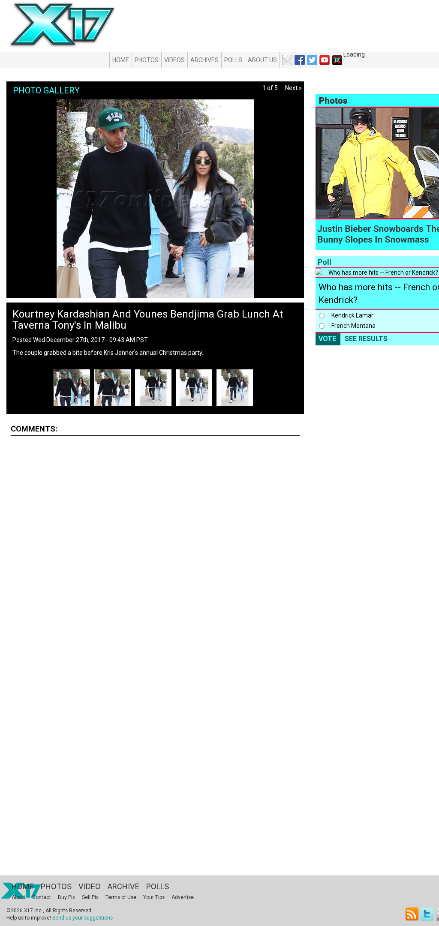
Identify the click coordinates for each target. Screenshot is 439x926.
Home (120, 60)
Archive (123, 886)
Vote (327, 339)
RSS (412, 914)
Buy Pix (66, 897)
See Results (366, 339)
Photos (147, 60)
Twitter (428, 914)
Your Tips (154, 897)
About (18, 897)
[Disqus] (155, 549)
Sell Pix (90, 897)
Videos (174, 60)
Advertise (182, 897)
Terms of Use (120, 897)
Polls (233, 60)
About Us (262, 60)
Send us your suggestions (82, 918)
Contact (41, 897)
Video (89, 886)
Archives (204, 60)
